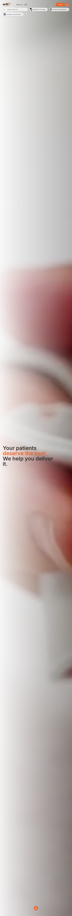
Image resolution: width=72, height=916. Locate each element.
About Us (19, 4)
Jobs (25, 4)
